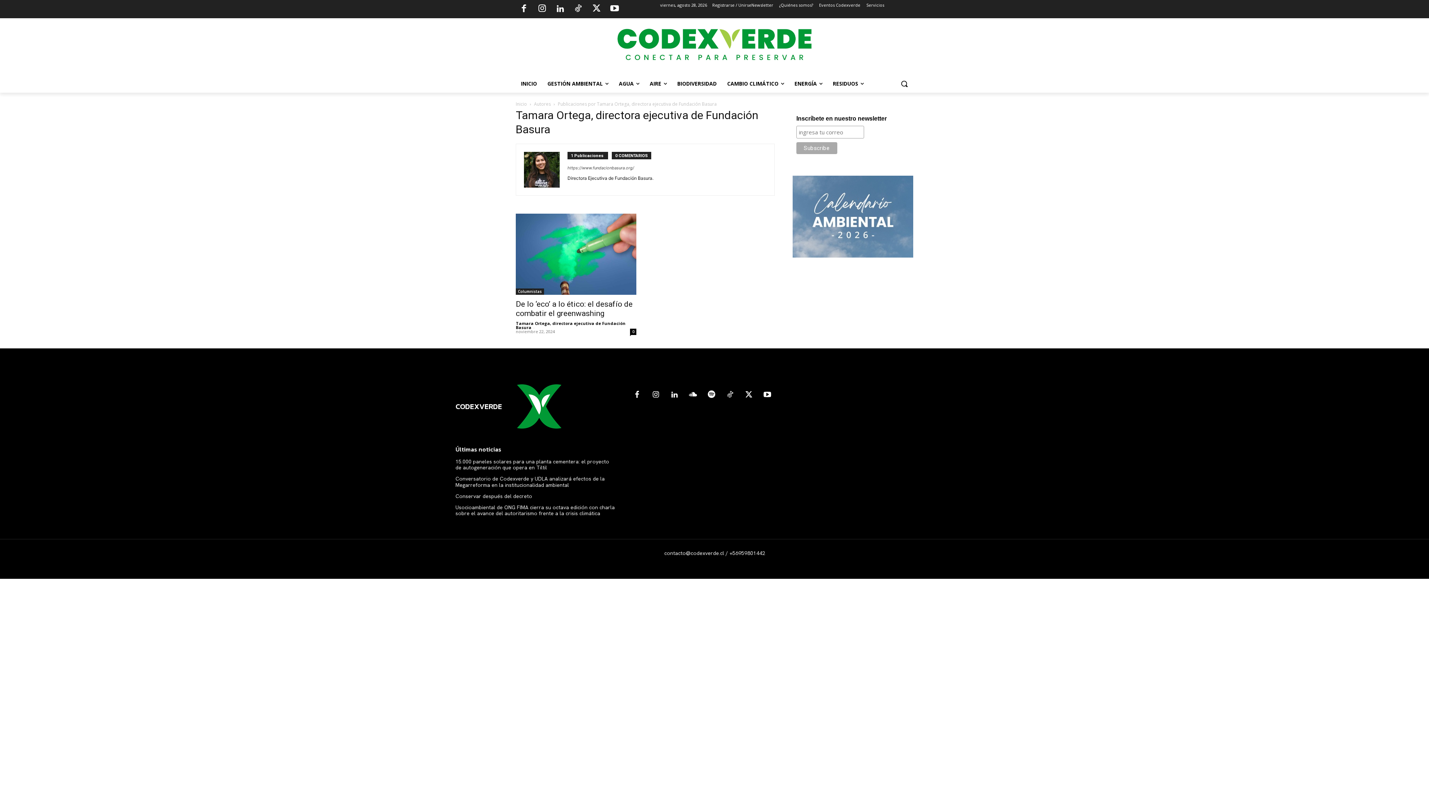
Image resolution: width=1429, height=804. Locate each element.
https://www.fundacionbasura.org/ (601, 167)
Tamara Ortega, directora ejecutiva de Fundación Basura (571, 325)
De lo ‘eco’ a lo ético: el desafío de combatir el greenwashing (574, 309)
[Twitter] (596, 9)
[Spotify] (711, 394)
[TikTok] (578, 9)
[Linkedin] (560, 9)
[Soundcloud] (692, 394)
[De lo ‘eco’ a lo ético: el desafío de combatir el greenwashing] (576, 254)
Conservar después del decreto (493, 496)
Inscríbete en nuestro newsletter (841, 118)
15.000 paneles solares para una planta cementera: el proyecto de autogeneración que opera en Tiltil (532, 464)
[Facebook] (524, 9)
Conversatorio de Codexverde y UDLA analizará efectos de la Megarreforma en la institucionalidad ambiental (530, 481)
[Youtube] (614, 9)
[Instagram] (542, 9)
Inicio (521, 104)
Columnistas (530, 291)
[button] (904, 84)
